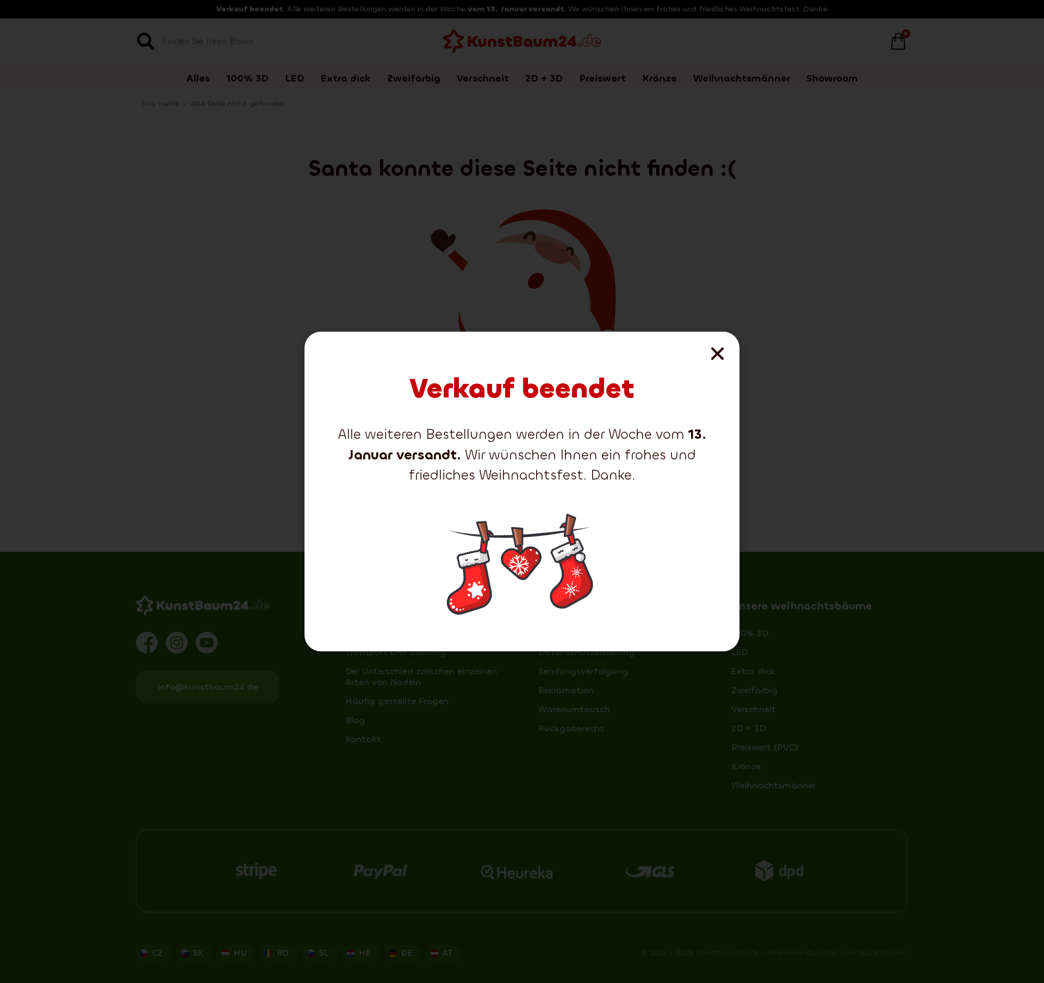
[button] (717, 354)
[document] (522, 491)
